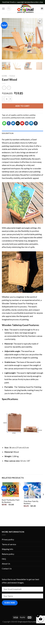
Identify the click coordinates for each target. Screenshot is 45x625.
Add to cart (22, 106)
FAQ (4, 559)
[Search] (9, 9)
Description (7, 133)
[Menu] (3, 9)
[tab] (22, 133)
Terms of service (9, 544)
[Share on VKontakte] (27, 123)
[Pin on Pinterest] (22, 123)
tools (23, 118)
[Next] (39, 39)
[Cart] (42, 8)
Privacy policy (8, 539)
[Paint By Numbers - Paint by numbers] (25, 8)
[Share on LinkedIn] (31, 123)
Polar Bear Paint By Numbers (31, 502)
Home (4, 76)
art (7, 115)
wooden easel (30, 118)
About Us (6, 563)
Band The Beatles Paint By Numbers (11, 501)
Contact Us (7, 568)
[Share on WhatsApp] (4, 123)
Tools (12, 76)
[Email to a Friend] (18, 123)
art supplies (12, 115)
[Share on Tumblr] (36, 123)
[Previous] (6, 39)
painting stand (16, 118)
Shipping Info (7, 549)
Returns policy (8, 554)
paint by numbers (23, 115)
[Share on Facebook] (9, 123)
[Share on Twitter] (13, 123)
